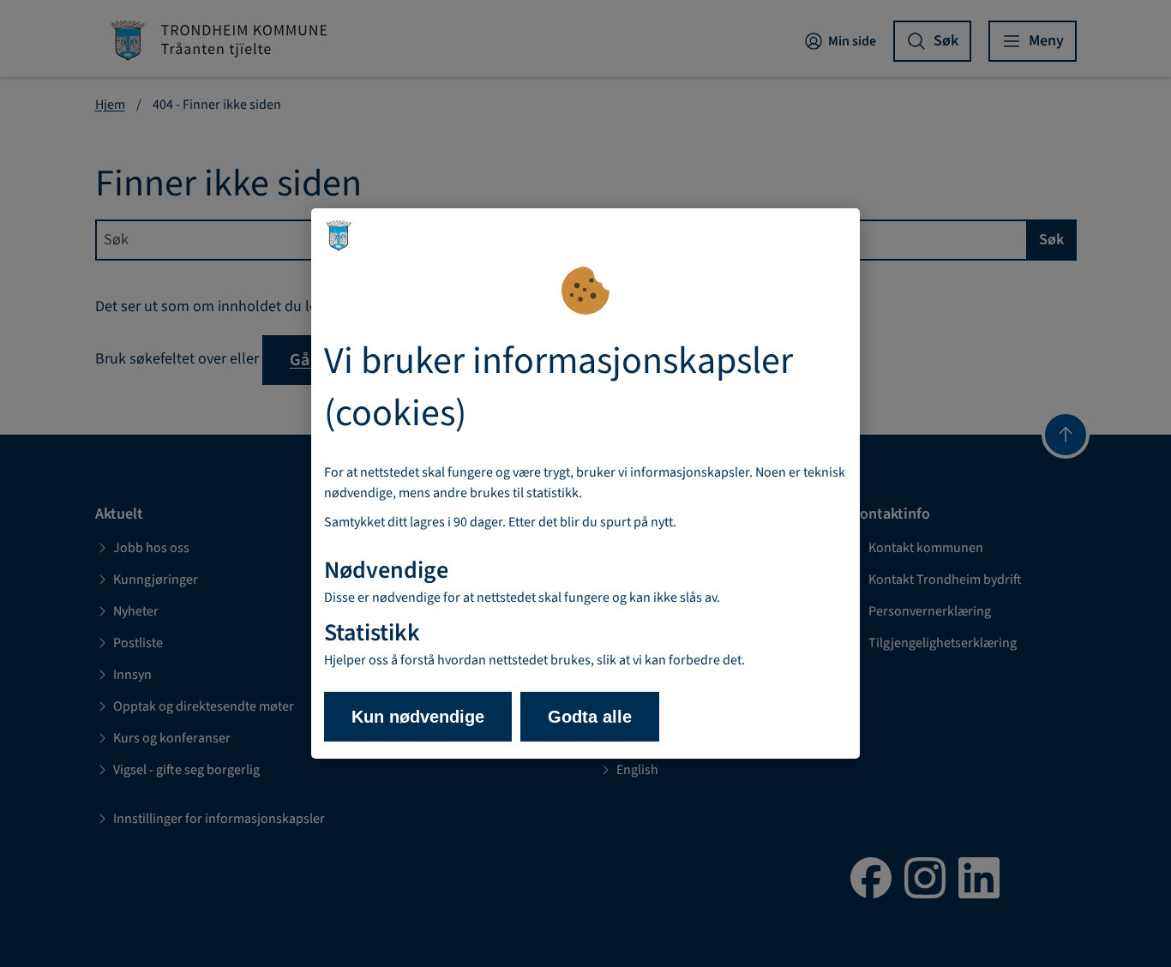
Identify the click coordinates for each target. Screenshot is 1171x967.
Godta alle (590, 716)
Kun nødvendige (417, 716)
